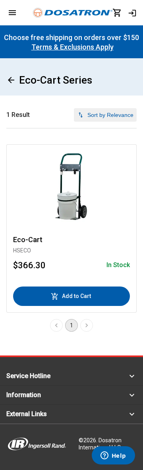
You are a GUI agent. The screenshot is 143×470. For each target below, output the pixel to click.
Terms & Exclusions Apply (72, 47)
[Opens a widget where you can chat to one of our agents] (113, 456)
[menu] (12, 13)
